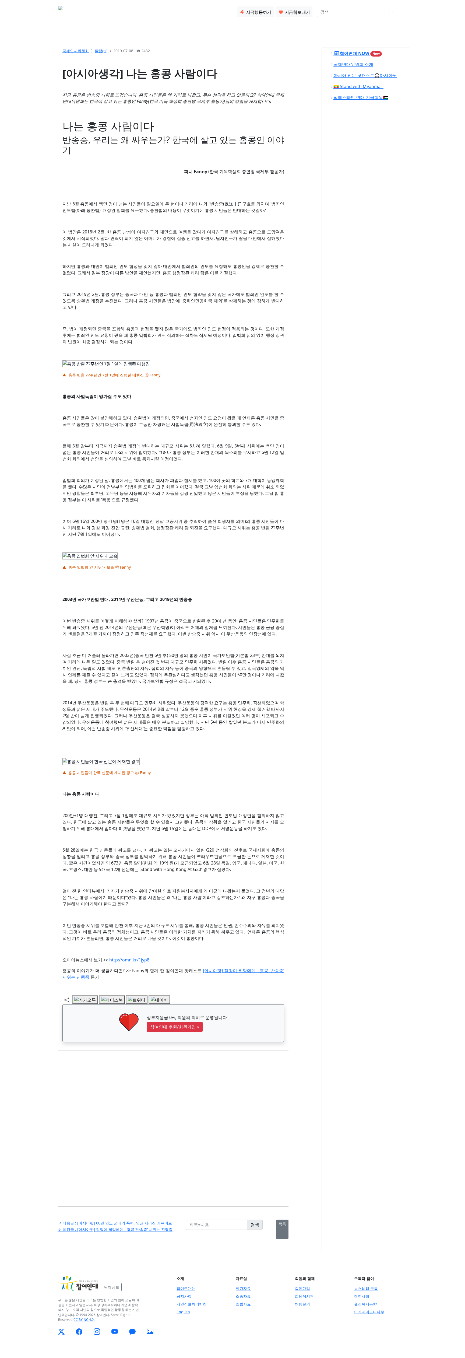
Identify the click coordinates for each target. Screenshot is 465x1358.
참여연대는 (186, 1288)
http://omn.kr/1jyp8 (129, 960)
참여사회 (361, 1296)
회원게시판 (304, 1296)
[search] (391, 12)
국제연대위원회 (75, 50)
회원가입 (302, 1288)
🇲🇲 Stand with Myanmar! (358, 86)
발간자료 (243, 1288)
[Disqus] (173, 1124)
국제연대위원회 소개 (353, 64)
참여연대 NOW (359, 53)
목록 (282, 1223)
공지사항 (184, 1296)
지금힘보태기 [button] (297, 12)
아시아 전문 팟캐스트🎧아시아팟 (365, 75)
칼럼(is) (101, 50)
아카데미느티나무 (369, 1311)
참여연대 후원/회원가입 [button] (174, 1027)
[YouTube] (114, 1331)
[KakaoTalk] (132, 1331)
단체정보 (111, 1287)
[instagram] (97, 1331)
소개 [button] (102, 11)
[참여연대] (78, 1283)
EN (404, 12)
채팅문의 (302, 1304)
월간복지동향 (365, 1304)
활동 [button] (119, 11)
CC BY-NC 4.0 (83, 1319)
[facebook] (79, 1331)
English (183, 1311)
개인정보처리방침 (192, 1304)
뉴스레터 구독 (366, 1288)
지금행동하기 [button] (258, 12)
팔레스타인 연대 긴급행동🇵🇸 (360, 97)
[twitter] (61, 1331)
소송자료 (243, 1296)
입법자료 (243, 1304)
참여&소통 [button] (142, 11)
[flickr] (150, 1331)
